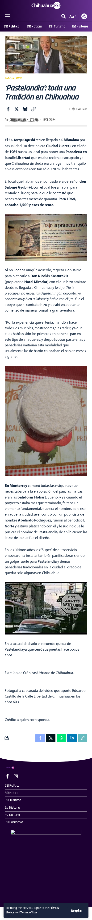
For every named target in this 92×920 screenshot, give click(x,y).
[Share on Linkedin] (72, 738)
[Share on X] (16, 109)
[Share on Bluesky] (25, 109)
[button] (76, 910)
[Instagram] (16, 776)
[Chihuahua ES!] (46, 5)
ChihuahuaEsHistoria (23, 120)
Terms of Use (28, 912)
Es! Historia (13, 78)
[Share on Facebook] (8, 109)
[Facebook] (7, 776)
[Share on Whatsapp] (61, 738)
